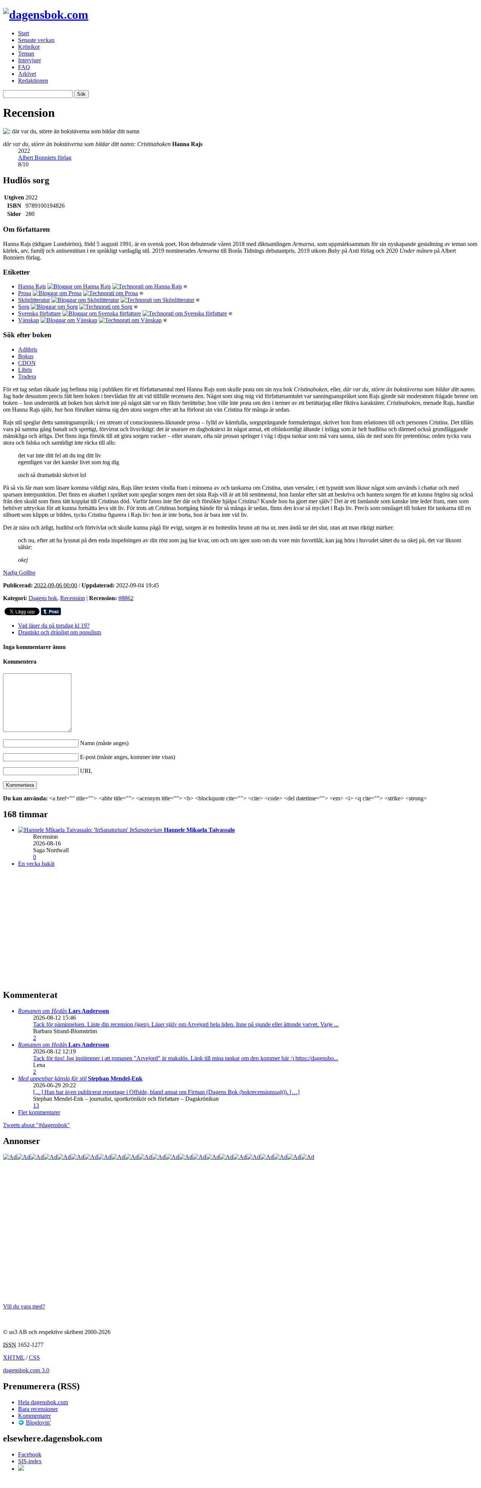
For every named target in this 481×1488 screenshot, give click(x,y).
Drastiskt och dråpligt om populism (59, 632)
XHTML (13, 1357)
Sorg (23, 306)
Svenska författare (39, 313)
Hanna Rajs (32, 286)
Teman (26, 53)
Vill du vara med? (24, 1306)
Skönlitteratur (34, 300)
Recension (72, 598)
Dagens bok (43, 598)
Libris (25, 370)
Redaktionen (33, 80)
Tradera (27, 376)
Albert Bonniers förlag (44, 157)
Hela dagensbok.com (43, 1402)
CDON (27, 363)
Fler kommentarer (39, 1112)
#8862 (125, 598)
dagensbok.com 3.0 (26, 1370)
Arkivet (27, 74)
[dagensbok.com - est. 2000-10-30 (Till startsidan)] (45, 14)
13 (36, 1105)
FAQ (24, 67)
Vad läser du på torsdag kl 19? (53, 625)
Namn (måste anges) (104, 743)
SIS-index (30, 1461)
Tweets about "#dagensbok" (36, 1125)
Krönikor (29, 47)
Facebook (29, 1454)
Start (23, 33)
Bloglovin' (38, 1422)
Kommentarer (34, 1416)
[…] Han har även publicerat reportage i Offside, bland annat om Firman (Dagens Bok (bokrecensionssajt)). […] (166, 1092)
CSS (34, 1357)
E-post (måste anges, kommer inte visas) (127, 757)
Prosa (24, 293)
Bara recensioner (38, 1409)
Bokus (25, 356)
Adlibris (27, 349)
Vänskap (28, 320)
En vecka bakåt (36, 863)
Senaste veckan (36, 40)
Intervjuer (29, 60)
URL (86, 771)
